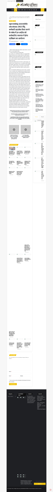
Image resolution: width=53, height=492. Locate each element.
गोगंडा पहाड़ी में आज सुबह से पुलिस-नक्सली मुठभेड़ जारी (12, 162)
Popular (36, 116)
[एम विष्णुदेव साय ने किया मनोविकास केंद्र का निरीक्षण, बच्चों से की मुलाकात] (27, 158)
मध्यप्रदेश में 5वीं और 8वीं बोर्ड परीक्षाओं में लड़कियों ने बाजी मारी (42, 124)
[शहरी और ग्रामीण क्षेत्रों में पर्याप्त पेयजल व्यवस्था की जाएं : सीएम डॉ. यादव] (38, 133)
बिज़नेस (25, 9)
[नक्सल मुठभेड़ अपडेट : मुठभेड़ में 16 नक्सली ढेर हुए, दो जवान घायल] (27, 148)
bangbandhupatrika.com (14, 41)
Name (10, 371)
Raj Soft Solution (38, 488)
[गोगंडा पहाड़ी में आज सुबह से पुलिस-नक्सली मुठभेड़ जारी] (12, 158)
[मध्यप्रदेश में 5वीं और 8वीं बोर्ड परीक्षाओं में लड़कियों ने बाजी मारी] (38, 122)
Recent (42, 116)
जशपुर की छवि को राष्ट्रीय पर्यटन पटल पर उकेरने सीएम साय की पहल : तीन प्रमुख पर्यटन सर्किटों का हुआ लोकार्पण (20, 345)
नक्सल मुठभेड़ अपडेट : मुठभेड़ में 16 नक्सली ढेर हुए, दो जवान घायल (27, 152)
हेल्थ (31, 9)
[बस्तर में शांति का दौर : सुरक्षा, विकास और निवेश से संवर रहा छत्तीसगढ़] (18, 477)
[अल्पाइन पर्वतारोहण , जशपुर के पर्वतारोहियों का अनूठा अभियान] (27, 255)
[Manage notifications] (50, 490)
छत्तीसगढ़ (15, 9)
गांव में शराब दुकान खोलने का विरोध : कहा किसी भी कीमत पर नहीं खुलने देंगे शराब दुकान (12, 153)
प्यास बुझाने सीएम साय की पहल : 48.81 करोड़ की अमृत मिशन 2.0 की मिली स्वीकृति (20, 153)
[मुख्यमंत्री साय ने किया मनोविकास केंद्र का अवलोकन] (12, 169)
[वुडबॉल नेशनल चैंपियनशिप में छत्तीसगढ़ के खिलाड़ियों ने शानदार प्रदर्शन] (20, 158)
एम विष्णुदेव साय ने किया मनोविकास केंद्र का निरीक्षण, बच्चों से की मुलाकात (27, 163)
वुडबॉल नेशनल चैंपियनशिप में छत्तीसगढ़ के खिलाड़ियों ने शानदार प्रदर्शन (20, 163)
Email (10, 375)
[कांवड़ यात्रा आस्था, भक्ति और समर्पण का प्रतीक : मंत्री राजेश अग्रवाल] (24, 435)
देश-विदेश (22, 9)
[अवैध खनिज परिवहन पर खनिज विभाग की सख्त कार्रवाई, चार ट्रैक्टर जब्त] (21, 397)
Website (21, 375)
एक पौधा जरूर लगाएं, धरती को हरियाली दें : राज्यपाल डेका (11, 343)
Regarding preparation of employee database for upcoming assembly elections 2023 (20, 111)
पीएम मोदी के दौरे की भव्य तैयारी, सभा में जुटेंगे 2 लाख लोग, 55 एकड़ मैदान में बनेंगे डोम (20, 173)
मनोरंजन (29, 9)
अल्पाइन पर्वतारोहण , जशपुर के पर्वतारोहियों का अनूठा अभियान (27, 259)
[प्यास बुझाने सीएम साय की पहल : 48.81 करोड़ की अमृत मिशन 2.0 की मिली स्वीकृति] (20, 148)
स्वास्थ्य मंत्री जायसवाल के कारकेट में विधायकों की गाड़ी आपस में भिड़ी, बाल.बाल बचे (27, 344)
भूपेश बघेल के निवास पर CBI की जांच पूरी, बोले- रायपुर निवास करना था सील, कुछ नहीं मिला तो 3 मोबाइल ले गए (20, 260)
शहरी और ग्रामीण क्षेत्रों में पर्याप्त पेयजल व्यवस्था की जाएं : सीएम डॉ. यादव (42, 135)
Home (11, 16)
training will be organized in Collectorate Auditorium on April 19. (20, 114)
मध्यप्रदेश (18, 9)
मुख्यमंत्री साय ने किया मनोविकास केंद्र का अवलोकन (12, 172)
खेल (27, 9)
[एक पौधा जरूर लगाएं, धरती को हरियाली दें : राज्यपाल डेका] (12, 340)
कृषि (36, 9)
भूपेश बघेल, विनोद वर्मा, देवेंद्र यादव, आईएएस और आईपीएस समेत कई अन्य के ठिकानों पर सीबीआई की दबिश (12, 333)
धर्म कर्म (34, 9)
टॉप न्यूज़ (12, 9)
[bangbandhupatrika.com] (26, 5)
